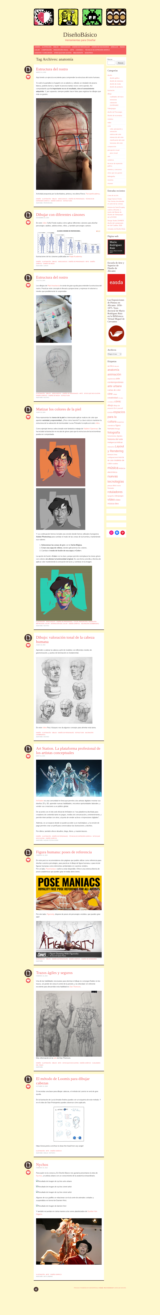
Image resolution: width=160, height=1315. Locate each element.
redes (122, 47)
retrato (52, 1153)
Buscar (110, 59)
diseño (37, 47)
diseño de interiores (89, 959)
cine (110, 393)
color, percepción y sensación (85, 621)
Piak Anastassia (54, 286)
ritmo (114, 485)
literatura (110, 454)
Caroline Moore (120, 1288)
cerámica (79, 50)
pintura (110, 485)
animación (114, 374)
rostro (46, 397)
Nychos (42, 1164)
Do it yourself (118, 408)
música (113, 468)
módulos (114, 47)
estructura (67, 201)
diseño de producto (116, 87)
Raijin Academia (75, 256)
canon (45, 265)
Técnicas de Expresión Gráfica (97, 50)
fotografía (114, 432)
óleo (117, 503)
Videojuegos (65, 47)
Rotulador (111, 488)
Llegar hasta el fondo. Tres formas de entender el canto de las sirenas (116, 201)
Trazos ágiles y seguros (54, 973)
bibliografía (78, 53)
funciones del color (116, 143)
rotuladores (115, 492)
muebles (115, 463)
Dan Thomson (75, 987)
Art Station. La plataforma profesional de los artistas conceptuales (68, 750)
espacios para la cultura (116, 416)
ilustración (46, 47)
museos (110, 183)
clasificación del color (117, 140)
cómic (117, 401)
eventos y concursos (43, 53)
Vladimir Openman (91, 429)
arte (72, 50)
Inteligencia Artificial (115, 442)
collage (115, 394)
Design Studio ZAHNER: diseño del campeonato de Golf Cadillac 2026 (116, 223)
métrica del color (43, 623)
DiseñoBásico (80, 34)
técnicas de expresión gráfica (80, 836)
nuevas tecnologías (50, 840)
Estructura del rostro (52, 69)
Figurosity (50, 914)
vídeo (44, 223)
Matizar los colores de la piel (58, 409)
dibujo (55, 47)
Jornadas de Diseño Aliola (116, 229)
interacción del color (59, 623)
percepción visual (61, 50)
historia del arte (115, 439)
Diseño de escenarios (100, 47)
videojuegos (118, 496)
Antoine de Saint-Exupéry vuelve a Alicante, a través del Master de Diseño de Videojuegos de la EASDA (116, 212)
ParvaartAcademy (93, 194)
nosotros (89, 53)
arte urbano (48, 1276)
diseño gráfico (56, 201)
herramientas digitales (115, 436)
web (55, 1058)
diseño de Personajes (81, 47)
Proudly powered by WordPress (86, 1288)
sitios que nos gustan (62, 53)
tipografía (111, 496)
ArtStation (40, 801)
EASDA (110, 412)
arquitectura (111, 379)
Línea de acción (113, 195)
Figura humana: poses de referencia (64, 852)
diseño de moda (48, 263)
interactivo (111, 447)
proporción (47, 203)
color (37, 50)
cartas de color (114, 390)
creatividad (113, 397)
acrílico (111, 366)
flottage (117, 429)
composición (47, 50)
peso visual (114, 153)
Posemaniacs (51, 869)
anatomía (39, 203)
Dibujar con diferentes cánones (60, 214)
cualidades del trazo (116, 97)
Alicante (116, 366)
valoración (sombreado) (90, 623)
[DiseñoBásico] (80, 17)
